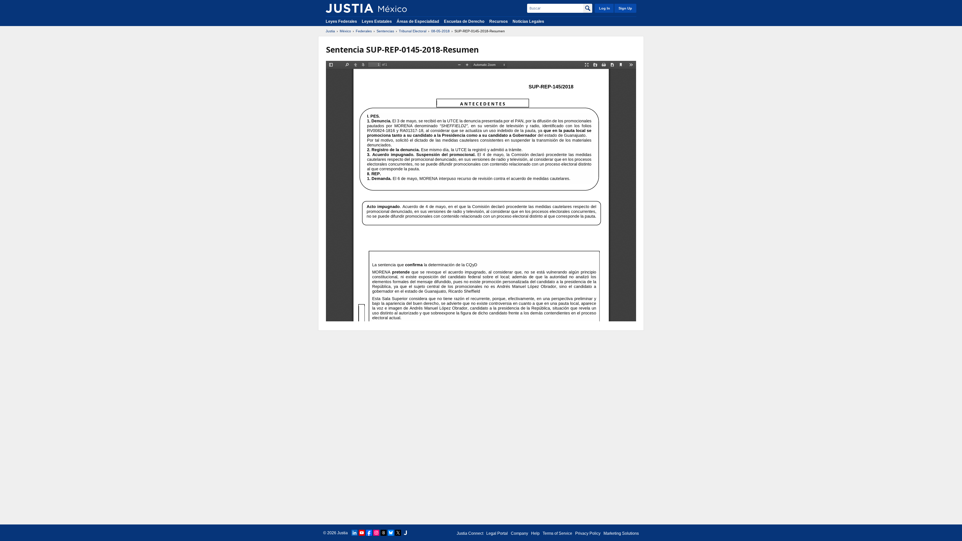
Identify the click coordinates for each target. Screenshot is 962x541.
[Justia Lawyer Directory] (405, 533)
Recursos (498, 21)
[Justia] (349, 8)
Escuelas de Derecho (464, 21)
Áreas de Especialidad (418, 21)
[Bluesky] (391, 533)
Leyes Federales (341, 21)
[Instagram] (376, 533)
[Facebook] (369, 533)
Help (535, 533)
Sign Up (625, 8)
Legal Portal (497, 533)
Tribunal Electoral (412, 31)
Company (519, 533)
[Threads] (384, 533)
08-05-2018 (440, 31)
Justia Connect (470, 533)
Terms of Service (557, 533)
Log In (604, 8)
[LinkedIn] (354, 533)
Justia (330, 31)
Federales (364, 31)
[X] (398, 533)
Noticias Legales (528, 21)
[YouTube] (362, 533)
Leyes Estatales (377, 21)
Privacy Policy (587, 533)
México (345, 31)
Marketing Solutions (621, 533)
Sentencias (385, 31)
